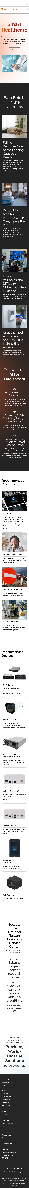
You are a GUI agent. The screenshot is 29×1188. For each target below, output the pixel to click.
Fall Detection (6, 1099)
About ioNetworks (7, 1123)
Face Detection (6, 1096)
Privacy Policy (9, 1168)
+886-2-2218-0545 (18, 1)
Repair (4, 1138)
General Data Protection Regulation (14, 1172)
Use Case (5, 1114)
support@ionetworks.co (8, 1)
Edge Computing (7, 1082)
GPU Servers (6, 1102)
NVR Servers (6, 1105)
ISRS (3, 1088)
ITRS (3, 1085)
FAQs (3, 1141)
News (3, 1126)
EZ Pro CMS (5, 1094)
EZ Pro (4, 1091)
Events (4, 1129)
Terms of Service (19, 1168)
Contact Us (14, 49)
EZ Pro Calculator (7, 1143)
